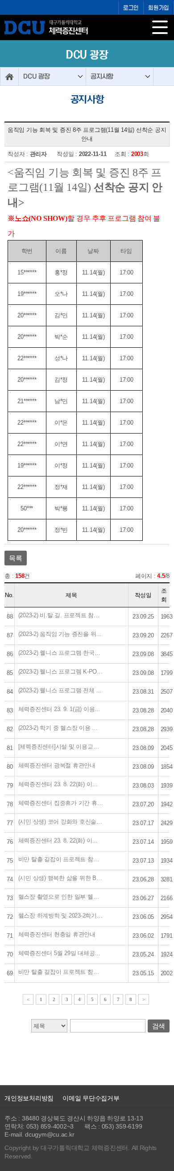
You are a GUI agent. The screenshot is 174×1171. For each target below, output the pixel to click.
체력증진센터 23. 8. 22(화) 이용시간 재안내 (61, 784)
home (9, 76)
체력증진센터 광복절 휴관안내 (56, 765)
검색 (159, 1026)
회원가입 (158, 8)
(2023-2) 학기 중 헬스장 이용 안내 (61, 728)
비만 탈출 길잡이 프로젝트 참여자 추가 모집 (61, 859)
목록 (15, 558)
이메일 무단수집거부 (91, 1098)
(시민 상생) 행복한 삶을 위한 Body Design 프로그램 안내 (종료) (61, 878)
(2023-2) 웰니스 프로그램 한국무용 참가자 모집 (61, 652)
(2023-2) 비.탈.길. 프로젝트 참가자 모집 (61, 615)
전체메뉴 (162, 29)
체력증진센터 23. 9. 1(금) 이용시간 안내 (61, 709)
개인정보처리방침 (29, 1098)
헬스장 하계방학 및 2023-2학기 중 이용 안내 (61, 915)
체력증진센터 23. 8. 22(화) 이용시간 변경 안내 (61, 840)
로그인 (131, 8)
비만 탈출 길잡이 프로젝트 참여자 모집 (61, 972)
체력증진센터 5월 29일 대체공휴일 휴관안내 (61, 953)
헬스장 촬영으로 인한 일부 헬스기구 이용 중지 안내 (61, 896)
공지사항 (102, 76)
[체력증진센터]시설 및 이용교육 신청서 (61, 746)
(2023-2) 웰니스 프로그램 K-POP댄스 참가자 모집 (61, 671)
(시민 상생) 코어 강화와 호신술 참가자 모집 (61, 821)
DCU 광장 (36, 76)
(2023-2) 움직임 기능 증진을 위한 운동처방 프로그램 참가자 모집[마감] (61, 634)
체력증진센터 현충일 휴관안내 (56, 934)
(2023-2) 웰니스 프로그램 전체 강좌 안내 (61, 690)
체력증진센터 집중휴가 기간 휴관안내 (61, 803)
